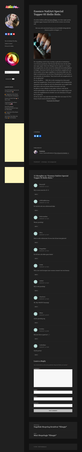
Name (36, 390)
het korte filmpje (52, 20)
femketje (44, 162)
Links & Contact (8, 43)
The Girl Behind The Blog (11, 41)
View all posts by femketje (61, 153)
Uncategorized (52, 162)
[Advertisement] (14, 142)
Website (36, 403)
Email (36, 396)
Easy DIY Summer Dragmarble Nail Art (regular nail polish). (11, 108)
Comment (37, 368)
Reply (36, 194)
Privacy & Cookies (9, 46)
